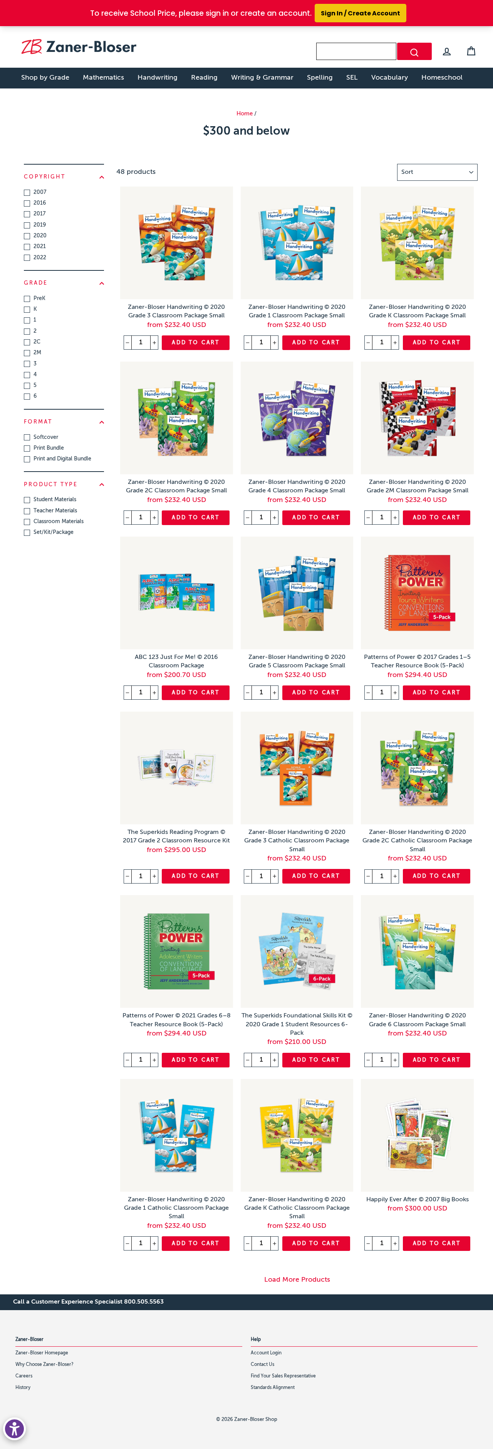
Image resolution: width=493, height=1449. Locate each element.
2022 (40, 257)
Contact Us (262, 1364)
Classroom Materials (59, 521)
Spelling (320, 77)
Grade (35, 283)
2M (37, 352)
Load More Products (297, 1279)
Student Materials (55, 499)
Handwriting (158, 77)
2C (37, 342)
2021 (40, 246)
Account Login (266, 1353)
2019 (40, 225)
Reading (204, 77)
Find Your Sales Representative (283, 1376)
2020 (40, 235)
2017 (39, 214)
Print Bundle (49, 448)
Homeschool (442, 77)
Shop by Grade (45, 77)
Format (38, 422)
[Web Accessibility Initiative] (14, 1428)
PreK (39, 298)
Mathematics (103, 77)
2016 (40, 203)
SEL (352, 77)
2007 (40, 192)
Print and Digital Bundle (62, 459)
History (22, 1388)
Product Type (51, 484)
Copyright (44, 177)
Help (256, 1339)
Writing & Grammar (262, 77)
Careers (23, 1376)
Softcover (46, 437)
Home (244, 114)
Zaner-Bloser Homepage (41, 1353)
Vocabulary (389, 77)
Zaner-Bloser (29, 1339)
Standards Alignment (273, 1388)
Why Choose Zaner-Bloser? (44, 1364)
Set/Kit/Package (54, 532)
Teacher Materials (55, 511)
